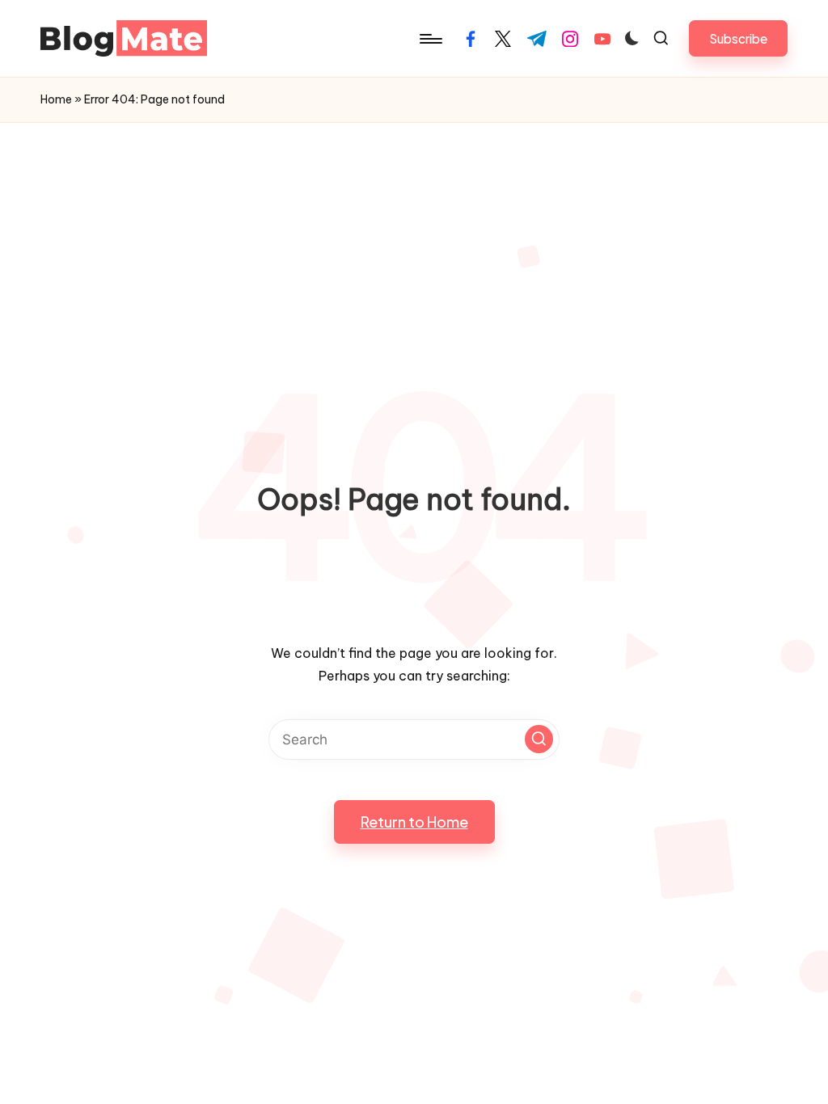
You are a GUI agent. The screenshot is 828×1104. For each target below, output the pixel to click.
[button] (738, 38)
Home (56, 99)
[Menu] (430, 38)
